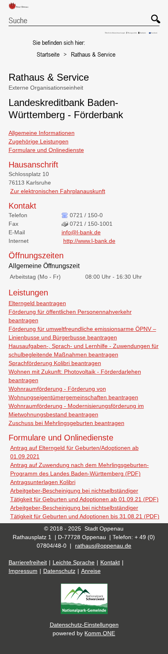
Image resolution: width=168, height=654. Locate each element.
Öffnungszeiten (132, 33)
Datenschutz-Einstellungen (84, 624)
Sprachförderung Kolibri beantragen (55, 363)
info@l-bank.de (81, 232)
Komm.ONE (99, 633)
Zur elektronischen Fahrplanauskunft (57, 191)
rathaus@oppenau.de (103, 545)
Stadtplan (143, 33)
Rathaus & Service (93, 54)
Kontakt (110, 562)
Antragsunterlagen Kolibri (42, 482)
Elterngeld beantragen (37, 303)
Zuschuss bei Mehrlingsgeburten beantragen (66, 423)
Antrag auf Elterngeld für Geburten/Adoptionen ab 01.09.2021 (74, 452)
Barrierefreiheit (28, 562)
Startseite (48, 54)
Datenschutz (59, 571)
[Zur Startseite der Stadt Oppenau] (22, 9)
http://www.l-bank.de (89, 241)
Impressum (23, 571)
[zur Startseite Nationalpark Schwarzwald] (84, 612)
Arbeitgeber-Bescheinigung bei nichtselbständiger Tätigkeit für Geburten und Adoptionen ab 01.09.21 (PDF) (84, 494)
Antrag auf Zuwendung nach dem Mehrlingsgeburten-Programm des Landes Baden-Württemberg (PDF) (79, 469)
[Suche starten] (152, 15)
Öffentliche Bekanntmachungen (115, 33)
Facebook (154, 33)
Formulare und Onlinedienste (46, 150)
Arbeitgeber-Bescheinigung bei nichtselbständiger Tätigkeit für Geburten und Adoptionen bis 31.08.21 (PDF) (84, 512)
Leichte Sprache (74, 562)
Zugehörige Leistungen (39, 141)
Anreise (91, 571)
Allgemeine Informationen (42, 133)
